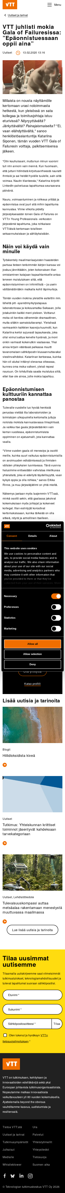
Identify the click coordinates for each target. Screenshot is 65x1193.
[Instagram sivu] (30, 1177)
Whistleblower (12, 1164)
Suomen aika (41, 1164)
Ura (35, 1127)
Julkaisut (8, 1149)
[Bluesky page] (12, 1177)
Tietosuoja (40, 1157)
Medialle (8, 1157)
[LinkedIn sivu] (21, 1177)
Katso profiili (32, 684)
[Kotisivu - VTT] (10, 4)
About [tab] (53, 535)
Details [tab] (32, 535)
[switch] (56, 607)
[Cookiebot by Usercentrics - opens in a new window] (46, 526)
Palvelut (38, 1134)
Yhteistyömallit (42, 1142)
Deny (32, 664)
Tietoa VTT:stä (12, 1127)
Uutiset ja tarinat (13, 1134)
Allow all (32, 643)
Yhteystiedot (41, 1149)
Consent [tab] (12, 535)
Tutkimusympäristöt (15, 1142)
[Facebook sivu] (5, 1177)
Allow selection (32, 654)
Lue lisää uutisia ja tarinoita (32, 929)
